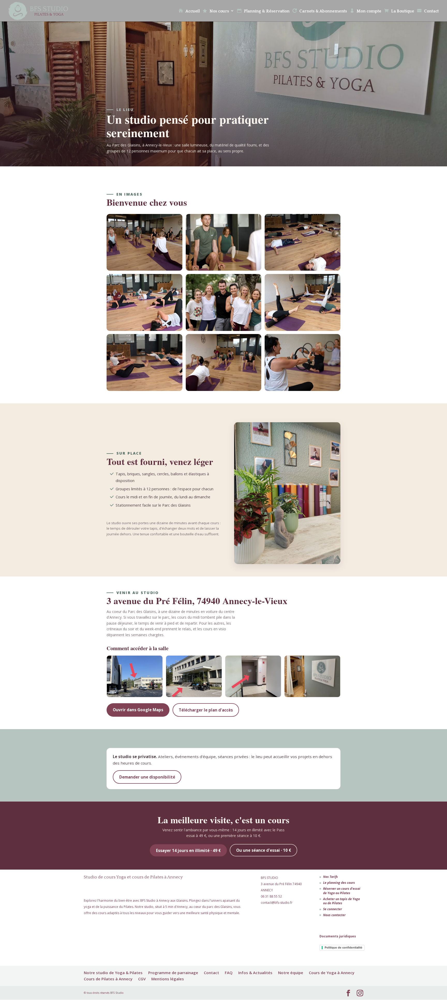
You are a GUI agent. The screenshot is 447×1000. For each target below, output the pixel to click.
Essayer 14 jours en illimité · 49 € (188, 850)
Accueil (192, 11)
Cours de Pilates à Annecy (108, 978)
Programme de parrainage (173, 972)
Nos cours (219, 11)
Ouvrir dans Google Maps (138, 709)
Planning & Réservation (266, 11)
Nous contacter (334, 915)
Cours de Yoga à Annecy (331, 972)
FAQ (229, 972)
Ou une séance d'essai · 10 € (263, 850)
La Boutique (402, 11)
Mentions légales (167, 978)
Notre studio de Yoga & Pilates (113, 972)
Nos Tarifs (330, 877)
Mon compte (369, 11)
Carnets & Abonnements (323, 11)
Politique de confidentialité (343, 947)
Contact (431, 11)
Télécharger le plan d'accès (206, 710)
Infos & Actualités (255, 972)
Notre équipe (290, 972)
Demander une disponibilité (147, 777)
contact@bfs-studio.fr (277, 902)
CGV (142, 978)
